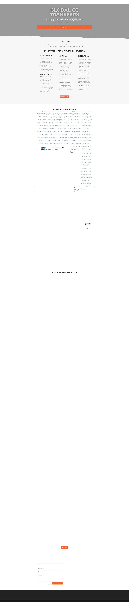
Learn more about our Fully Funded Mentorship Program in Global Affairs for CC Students (64, 27)
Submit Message (57, 583)
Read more (64, 547)
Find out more (64, 96)
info (40, 356)
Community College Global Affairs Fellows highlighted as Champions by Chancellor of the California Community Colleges (64, 444)
